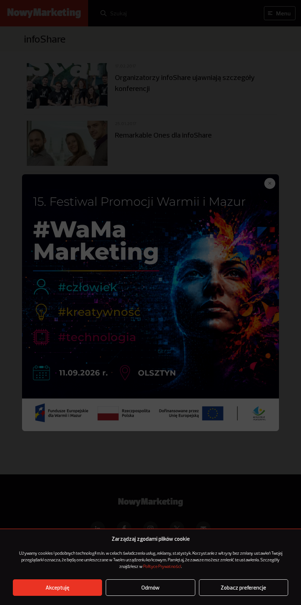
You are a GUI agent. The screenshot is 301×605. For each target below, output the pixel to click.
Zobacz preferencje (243, 587)
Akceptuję (57, 587)
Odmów (150, 587)
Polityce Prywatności (162, 567)
